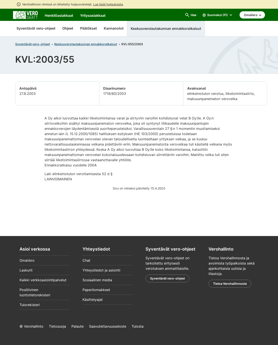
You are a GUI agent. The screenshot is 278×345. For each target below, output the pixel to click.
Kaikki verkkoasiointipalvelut (43, 280)
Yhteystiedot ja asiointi (101, 270)
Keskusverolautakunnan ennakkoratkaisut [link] (166, 28)
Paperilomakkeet (96, 290)
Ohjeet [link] (67, 28)
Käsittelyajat (93, 299)
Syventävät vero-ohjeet (36, 28)
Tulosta (138, 326)
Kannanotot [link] (114, 28)
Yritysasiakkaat (93, 15)
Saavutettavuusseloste (107, 326)
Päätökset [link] (88, 28)
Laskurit (26, 270)
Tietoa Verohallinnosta (230, 283)
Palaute (77, 326)
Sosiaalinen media (97, 280)
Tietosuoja (57, 326)
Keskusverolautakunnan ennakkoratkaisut (85, 44)
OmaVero (27, 260)
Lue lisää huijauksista (108, 4)
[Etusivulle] (25, 14)
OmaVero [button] (251, 15)
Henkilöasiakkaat (59, 15)
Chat (86, 260)
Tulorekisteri (30, 305)
